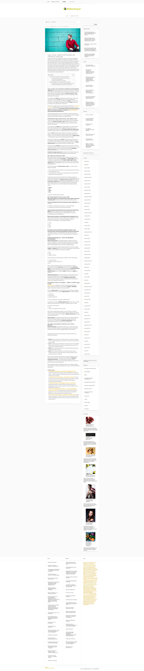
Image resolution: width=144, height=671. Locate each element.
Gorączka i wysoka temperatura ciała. (70, 608)
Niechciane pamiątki (52, 562)
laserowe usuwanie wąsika (93, 570)
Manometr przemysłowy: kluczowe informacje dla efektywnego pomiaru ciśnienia (89, 55)
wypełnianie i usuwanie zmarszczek (88, 604)
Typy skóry (86, 396)
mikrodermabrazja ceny (90, 579)
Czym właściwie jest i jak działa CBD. (71, 568)
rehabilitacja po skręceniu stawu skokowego (89, 591)
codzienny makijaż (73, 110)
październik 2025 (88, 177)
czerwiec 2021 (87, 244)
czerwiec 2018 (87, 299)
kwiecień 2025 (87, 183)
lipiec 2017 (86, 334)
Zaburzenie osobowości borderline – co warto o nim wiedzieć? (71, 616)
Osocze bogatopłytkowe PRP (88, 587)
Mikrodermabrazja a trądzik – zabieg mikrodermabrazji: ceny (53, 651)
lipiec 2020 (86, 267)
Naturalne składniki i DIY (89, 385)
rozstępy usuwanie (93, 594)
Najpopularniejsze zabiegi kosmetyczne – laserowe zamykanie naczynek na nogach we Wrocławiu (90, 103)
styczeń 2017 (87, 354)
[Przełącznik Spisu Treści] (72, 75)
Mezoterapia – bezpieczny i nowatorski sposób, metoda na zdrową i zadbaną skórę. (90, 71)
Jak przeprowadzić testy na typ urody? (59, 80)
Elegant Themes (87, 668)
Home (48, 21)
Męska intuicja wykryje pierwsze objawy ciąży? (71, 612)
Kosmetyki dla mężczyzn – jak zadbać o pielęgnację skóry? (62, 371)
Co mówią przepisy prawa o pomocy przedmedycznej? (90, 119)
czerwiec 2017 (87, 338)
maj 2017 (86, 341)
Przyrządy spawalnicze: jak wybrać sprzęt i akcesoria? (89, 438)
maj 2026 (86, 164)
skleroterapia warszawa (89, 596)
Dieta (85, 375)
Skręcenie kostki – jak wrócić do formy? (90, 135)
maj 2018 (86, 302)
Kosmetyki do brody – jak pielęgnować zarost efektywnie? (62, 383)
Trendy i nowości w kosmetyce (88, 392)
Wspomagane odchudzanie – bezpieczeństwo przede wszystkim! (53, 570)
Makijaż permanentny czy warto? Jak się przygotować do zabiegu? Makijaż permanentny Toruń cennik (90, 79)
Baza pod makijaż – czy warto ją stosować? (53, 593)
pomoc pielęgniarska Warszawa (89, 590)
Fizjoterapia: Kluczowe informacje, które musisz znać (71, 563)
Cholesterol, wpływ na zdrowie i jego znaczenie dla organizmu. (71, 585)
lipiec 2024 (86, 206)
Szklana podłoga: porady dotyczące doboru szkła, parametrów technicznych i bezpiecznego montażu (90, 39)
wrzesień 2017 (87, 328)
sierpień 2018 (87, 293)
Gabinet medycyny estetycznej (88, 565)
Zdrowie (86, 405)
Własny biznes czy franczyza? (52, 623)
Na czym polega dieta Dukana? (70, 621)
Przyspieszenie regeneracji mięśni (90, 139)
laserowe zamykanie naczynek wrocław (90, 573)
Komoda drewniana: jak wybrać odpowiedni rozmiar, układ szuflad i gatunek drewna (90, 33)
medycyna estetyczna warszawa (90, 576)
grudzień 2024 (87, 190)
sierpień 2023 (87, 216)
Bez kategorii (87, 371)
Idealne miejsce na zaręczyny (52, 627)
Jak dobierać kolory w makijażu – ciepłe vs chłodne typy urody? (63, 83)
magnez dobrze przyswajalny (89, 574)
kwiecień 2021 (87, 248)
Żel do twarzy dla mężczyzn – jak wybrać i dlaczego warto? (62, 394)
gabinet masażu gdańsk (91, 564)
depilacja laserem (86, 563)
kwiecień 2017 (87, 344)
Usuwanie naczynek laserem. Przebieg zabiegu (53, 575)
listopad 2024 (87, 193)
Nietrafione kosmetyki (52, 635)
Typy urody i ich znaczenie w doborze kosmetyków (59, 76)
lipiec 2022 (86, 235)
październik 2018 (88, 286)
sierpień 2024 (87, 203)
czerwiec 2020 (87, 270)
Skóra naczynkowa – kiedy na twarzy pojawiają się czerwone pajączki (90, 91)
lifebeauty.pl (53, 26)
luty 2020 (86, 280)
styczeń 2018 (87, 315)
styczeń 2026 (87, 171)
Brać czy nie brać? (89, 114)
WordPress (97, 668)
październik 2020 (88, 261)
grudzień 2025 (87, 174)
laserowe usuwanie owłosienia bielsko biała (89, 568)
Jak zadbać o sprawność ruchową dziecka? (90, 129)
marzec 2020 (87, 277)
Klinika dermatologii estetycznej (89, 566)
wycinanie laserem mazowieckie (88, 602)
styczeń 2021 (87, 251)
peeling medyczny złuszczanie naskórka (89, 587)
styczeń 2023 (87, 228)
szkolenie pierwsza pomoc (88, 597)
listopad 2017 (87, 322)
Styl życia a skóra (88, 388)
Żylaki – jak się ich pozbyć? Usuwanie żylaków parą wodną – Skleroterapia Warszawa (90, 145)
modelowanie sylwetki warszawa (89, 581)
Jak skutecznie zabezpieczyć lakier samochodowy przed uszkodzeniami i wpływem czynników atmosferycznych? (90, 49)
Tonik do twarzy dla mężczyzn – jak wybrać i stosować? (61, 377)
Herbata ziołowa (69, 629)
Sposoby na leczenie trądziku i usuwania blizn (53, 566)
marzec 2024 (87, 209)
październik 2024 (88, 196)
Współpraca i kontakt (49, 668)
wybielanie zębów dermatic (88, 601)
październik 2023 (88, 212)
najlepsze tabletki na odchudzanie (90, 583)
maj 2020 (86, 273)
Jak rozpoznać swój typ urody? (58, 79)
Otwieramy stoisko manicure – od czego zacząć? (52, 656)
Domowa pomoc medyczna (89, 124)
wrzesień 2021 (87, 241)
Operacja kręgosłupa (70, 589)
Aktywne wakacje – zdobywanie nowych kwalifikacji (52, 588)
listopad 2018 (87, 283)
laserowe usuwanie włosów (87, 570)
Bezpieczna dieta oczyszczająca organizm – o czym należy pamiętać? (71, 625)
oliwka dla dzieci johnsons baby (90, 585)
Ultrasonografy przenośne (89, 598)
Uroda (85, 399)
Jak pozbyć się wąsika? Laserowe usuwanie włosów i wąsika (90, 97)
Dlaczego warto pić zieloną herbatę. (71, 577)
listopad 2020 (87, 257)
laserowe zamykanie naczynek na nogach (89, 571)
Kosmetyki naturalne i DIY (89, 382)
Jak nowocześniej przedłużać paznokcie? (90, 65)
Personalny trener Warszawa (89, 589)
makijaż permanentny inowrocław (89, 575)
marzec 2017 (87, 347)
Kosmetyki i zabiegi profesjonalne (88, 378)
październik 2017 (88, 325)
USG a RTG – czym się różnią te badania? (90, 44)
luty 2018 (86, 312)
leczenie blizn (89, 573)
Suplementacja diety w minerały (70, 596)
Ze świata (86, 408)
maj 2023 (86, 222)
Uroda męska (53, 21)
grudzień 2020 (87, 254)
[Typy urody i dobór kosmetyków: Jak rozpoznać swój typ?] (62, 51)
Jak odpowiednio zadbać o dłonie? (89, 86)
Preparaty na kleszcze (70, 638)
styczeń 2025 (87, 187)
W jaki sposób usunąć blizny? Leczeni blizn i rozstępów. (52, 646)
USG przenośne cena (88, 599)
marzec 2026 (87, 167)
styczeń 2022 (87, 238)
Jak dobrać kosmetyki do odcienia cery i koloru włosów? (62, 84)
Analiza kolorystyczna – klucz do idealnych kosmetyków (60, 82)
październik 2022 (88, 232)
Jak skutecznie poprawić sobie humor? (53, 579)
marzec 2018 (87, 309)
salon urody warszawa (92, 594)
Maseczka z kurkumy (52, 660)
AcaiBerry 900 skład (86, 562)
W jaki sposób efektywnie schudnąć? (71, 581)
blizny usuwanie (93, 562)
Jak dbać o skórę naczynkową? (69, 647)
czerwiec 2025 (87, 180)
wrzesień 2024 (87, 200)
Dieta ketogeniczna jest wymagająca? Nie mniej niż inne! (71, 603)
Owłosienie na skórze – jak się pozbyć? (53, 613)
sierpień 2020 (87, 264)
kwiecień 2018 (87, 305)
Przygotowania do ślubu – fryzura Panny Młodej (53, 642)
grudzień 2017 (87, 318)
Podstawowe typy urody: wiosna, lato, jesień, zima (61, 78)
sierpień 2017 (87, 331)
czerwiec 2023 (87, 219)
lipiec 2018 (86, 296)
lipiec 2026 (86, 161)
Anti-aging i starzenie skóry (90, 368)
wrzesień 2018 (87, 289)
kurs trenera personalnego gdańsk (89, 567)
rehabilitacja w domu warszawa (89, 593)
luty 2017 (86, 350)
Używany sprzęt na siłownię (91, 600)
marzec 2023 (87, 225)
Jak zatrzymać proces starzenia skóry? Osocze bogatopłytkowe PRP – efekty (53, 618)
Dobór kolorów (51, 285)
